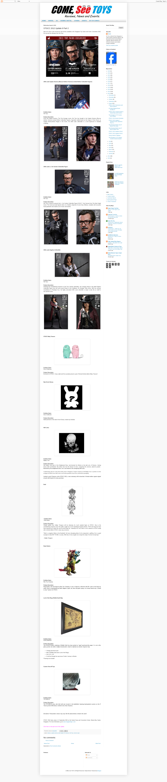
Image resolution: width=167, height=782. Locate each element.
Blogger (99, 770)
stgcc (78, 732)
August (110, 103)
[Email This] (60, 731)
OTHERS (76, 20)
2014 (109, 89)
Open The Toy (111, 221)
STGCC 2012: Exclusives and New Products (116, 106)
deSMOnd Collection (113, 235)
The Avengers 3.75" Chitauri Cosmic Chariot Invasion (115, 138)
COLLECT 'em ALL (112, 214)
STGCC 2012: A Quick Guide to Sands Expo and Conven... (116, 112)
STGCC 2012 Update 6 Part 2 (116, 131)
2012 (109, 93)
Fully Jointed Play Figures (114, 241)
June (110, 143)
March (110, 149)
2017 (109, 83)
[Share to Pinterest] (67, 731)
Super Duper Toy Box (113, 208)
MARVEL (50, 20)
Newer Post (46, 743)
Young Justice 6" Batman (114, 135)
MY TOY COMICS (94, 20)
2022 (109, 73)
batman (49, 732)
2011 (109, 156)
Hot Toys (71, 732)
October (111, 99)
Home (72, 743)
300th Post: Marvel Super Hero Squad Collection (119, 183)
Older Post (98, 743)
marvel (75, 732)
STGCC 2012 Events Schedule (116, 118)
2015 (109, 87)
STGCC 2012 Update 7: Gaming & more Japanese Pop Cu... (115, 121)
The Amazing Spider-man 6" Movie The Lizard (115, 125)
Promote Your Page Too (111, 64)
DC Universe (66, 732)
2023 (109, 71)
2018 (109, 81)
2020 (109, 77)
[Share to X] (64, 731)
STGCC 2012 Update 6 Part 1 (116, 133)
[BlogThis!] (62, 731)
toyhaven (110, 227)
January (111, 153)
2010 (109, 158)
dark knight (60, 732)
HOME (44, 20)
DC (57, 20)
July (110, 141)
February (111, 151)
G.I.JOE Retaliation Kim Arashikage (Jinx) (119, 175)
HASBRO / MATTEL (66, 20)
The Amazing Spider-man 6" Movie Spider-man (115, 129)
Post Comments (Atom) (55, 746)
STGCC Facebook (111, 201)
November (111, 97)
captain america (54, 732)
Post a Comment (49, 740)
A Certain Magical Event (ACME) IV (114, 109)
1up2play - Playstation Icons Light (115, 242)
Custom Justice (111, 196)
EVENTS (84, 20)
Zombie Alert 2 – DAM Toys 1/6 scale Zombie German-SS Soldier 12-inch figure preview (115, 230)
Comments (89, 757)
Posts (88, 755)
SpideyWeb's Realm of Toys (115, 246)
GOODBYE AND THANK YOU (114, 255)
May (110, 145)
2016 (109, 85)
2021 (109, 75)
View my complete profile (112, 45)
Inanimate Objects (111, 198)
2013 (109, 91)
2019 (109, 79)
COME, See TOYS (110, 51)
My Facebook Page (112, 199)
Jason (109, 34)
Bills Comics (110, 194)
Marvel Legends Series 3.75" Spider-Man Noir (118, 166)
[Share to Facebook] (65, 731)
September (111, 101)
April (110, 147)
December (111, 95)
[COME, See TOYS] (111, 63)
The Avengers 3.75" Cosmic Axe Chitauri (115, 115)
